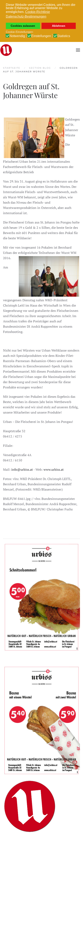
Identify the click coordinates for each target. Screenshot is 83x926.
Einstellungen (41, 36)
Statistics (63, 36)
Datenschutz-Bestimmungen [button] (26, 16)
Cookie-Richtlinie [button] (37, 12)
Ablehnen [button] (58, 25)
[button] (78, 50)
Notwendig (17, 36)
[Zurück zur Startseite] (6, 50)
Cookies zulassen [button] (23, 25)
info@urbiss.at (22, 469)
